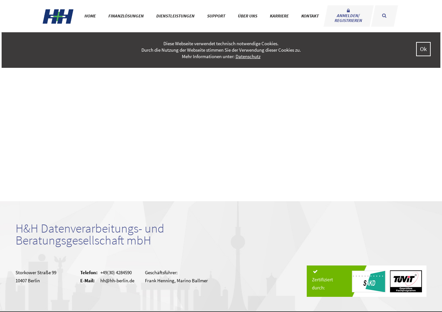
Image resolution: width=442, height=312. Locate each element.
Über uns (247, 16)
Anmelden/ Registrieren (348, 18)
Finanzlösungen (126, 16)
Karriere (279, 16)
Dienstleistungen (175, 16)
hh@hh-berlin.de (117, 280)
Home (90, 16)
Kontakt (310, 16)
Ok (423, 49)
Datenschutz (248, 56)
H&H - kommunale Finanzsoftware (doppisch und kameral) (58, 16)
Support (216, 16)
